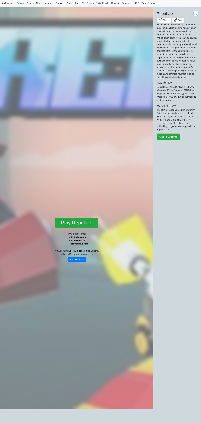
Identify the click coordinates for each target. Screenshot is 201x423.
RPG (136, 3)
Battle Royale (102, 3)
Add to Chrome (76, 259)
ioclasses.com (78, 240)
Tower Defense (148, 3)
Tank (77, 3)
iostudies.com (78, 237)
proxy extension (78, 251)
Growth (90, 3)
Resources (127, 3)
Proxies (30, 3)
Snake (69, 3)
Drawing (115, 3)
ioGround (7, 3)
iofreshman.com (79, 244)
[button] (196, 13)
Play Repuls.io (76, 223)
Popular (20, 3)
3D (83, 3)
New (38, 3)
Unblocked (48, 3)
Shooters (60, 3)
